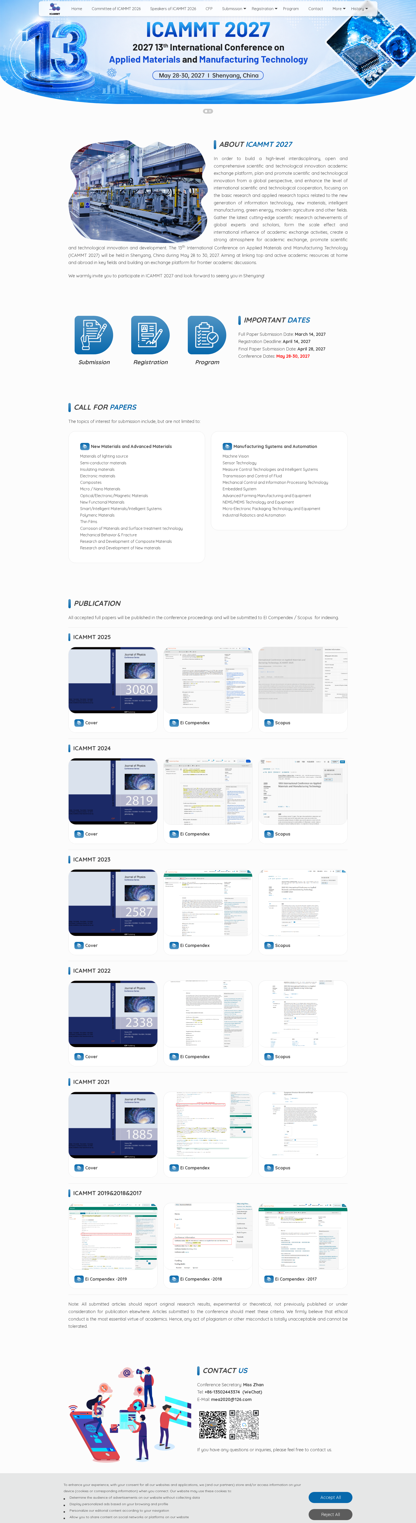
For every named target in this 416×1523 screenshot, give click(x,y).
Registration (262, 8)
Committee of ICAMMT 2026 (116, 8)
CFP (209, 8)
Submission (232, 8)
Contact (315, 8)
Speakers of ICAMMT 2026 (173, 8)
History (357, 8)
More (337, 8)
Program (291, 8)
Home (77, 8)
